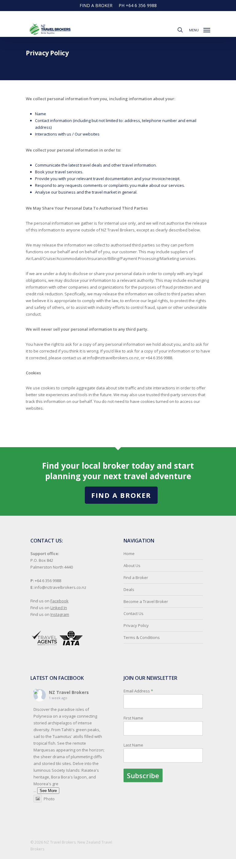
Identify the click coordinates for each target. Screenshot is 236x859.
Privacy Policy (136, 625)
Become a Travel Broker (146, 601)
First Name (133, 718)
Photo (49, 799)
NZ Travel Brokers (69, 692)
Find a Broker (121, 495)
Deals (129, 589)
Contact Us (134, 613)
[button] (199, 29)
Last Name (133, 745)
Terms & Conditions (142, 637)
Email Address (138, 718)
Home (129, 553)
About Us (132, 565)
